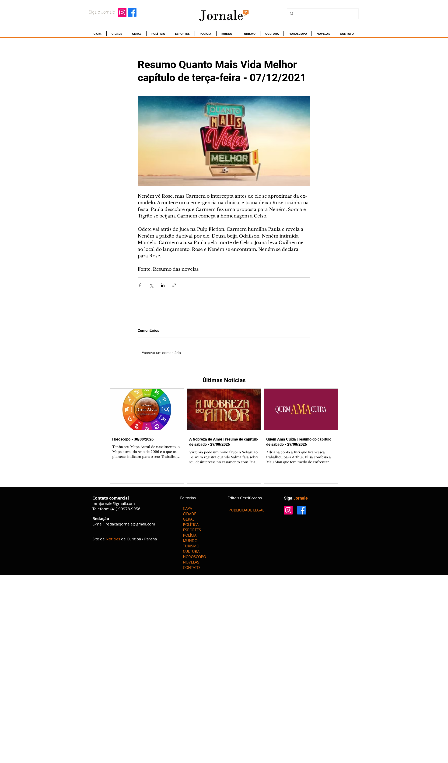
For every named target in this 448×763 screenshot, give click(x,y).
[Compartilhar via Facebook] (140, 285)
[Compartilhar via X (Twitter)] (151, 285)
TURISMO (191, 546)
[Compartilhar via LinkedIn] (163, 285)
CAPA (187, 508)
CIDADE (189, 513)
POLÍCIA (189, 535)
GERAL (188, 519)
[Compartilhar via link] (174, 285)
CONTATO (191, 567)
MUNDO (190, 540)
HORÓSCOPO (194, 556)
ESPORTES (192, 529)
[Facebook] (132, 12)
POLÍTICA (191, 524)
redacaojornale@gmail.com (130, 524)
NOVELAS (191, 562)
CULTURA (191, 551)
